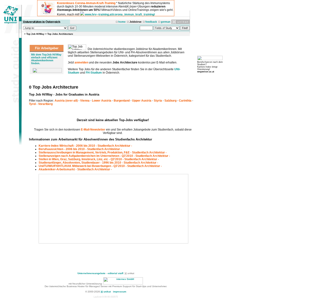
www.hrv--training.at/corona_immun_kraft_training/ (120, 14)
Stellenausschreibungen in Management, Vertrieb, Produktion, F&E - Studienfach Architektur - (103, 152)
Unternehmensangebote (91, 273)
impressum (119, 291)
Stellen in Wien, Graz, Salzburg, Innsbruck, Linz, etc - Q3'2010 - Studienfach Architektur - (99, 159)
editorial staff (115, 273)
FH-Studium (94, 72)
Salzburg (170, 100)
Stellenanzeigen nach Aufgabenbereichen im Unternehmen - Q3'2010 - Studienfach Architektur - (104, 156)
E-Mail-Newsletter (93, 129)
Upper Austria (141, 100)
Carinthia (185, 100)
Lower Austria (101, 100)
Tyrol (32, 104)
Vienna (85, 100)
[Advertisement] (80, 209)
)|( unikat (106, 291)
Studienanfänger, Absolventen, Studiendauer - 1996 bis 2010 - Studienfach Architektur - (98, 162)
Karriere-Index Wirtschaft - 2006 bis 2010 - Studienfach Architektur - (85, 145)
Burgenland (122, 100)
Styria (158, 100)
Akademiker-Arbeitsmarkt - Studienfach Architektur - (75, 169)
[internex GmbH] (123, 283)
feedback (151, 21)
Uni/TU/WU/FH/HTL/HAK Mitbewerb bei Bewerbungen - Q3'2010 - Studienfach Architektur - (100, 166)
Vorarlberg (45, 104)
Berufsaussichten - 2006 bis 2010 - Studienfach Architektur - (80, 149)
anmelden (81, 62)
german (165, 21)
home (122, 21)
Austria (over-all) (66, 100)
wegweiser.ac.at (205, 71)
